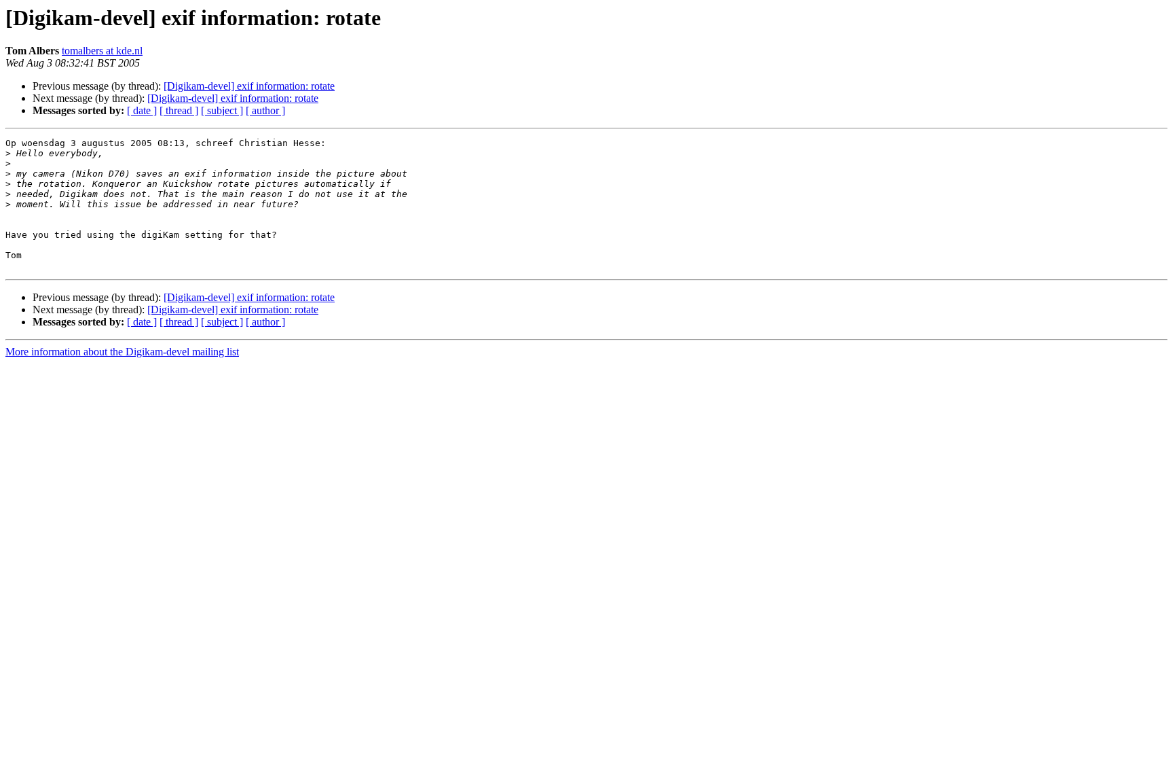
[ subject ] (222, 110)
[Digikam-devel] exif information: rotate (249, 86)
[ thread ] (179, 110)
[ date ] (142, 110)
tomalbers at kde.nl (102, 50)
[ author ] (265, 110)
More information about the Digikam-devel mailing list (122, 351)
